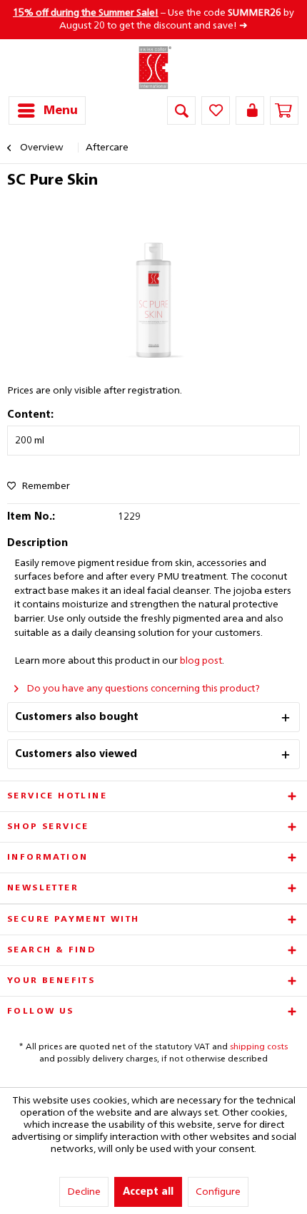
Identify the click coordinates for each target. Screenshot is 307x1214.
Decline (84, 1192)
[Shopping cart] (284, 110)
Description (37, 543)
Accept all (148, 1192)
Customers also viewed (76, 754)
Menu (61, 111)
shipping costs (259, 1047)
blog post (201, 661)
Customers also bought (77, 717)
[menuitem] (47, 110)
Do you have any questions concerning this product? (142, 689)
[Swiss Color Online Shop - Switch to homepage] (154, 67)
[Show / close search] (181, 110)
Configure (218, 1192)
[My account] (250, 110)
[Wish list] (215, 110)
